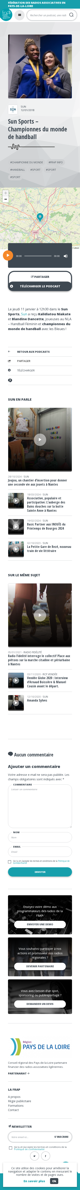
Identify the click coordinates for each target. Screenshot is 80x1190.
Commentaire (22, 784)
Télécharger (26, 370)
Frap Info (56, 162)
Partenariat (17, 1073)
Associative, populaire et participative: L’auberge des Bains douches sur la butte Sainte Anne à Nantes (46, 504)
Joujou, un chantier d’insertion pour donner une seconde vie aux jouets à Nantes (37, 482)
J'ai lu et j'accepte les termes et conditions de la (41, 861)
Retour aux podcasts (33, 352)
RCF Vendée (50, 674)
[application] (40, 255)
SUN (23, 106)
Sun (24, 314)
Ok (54, 1181)
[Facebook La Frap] (45, 1156)
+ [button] (5, 193)
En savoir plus (34, 1181)
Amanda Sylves (37, 700)
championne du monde (27, 162)
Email (17, 846)
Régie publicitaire (19, 1101)
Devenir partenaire (40, 966)
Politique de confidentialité (29, 1149)
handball (18, 170)
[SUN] (12, 113)
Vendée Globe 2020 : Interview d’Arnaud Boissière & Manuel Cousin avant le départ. (47, 682)
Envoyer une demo (40, 924)
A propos (14, 1097)
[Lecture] (8, 255)
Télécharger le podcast (40, 286)
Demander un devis (40, 1004)
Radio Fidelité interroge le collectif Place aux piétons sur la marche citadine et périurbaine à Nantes (39, 660)
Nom (16, 832)
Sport (36, 170)
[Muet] (66, 256)
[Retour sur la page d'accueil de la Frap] (6, 15)
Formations (16, 1106)
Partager (41, 277)
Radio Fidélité (33, 652)
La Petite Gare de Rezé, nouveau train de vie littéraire (49, 548)
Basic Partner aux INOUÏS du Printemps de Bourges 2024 (46, 526)
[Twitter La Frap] (34, 1156)
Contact (13, 1110)
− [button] (5, 199)
